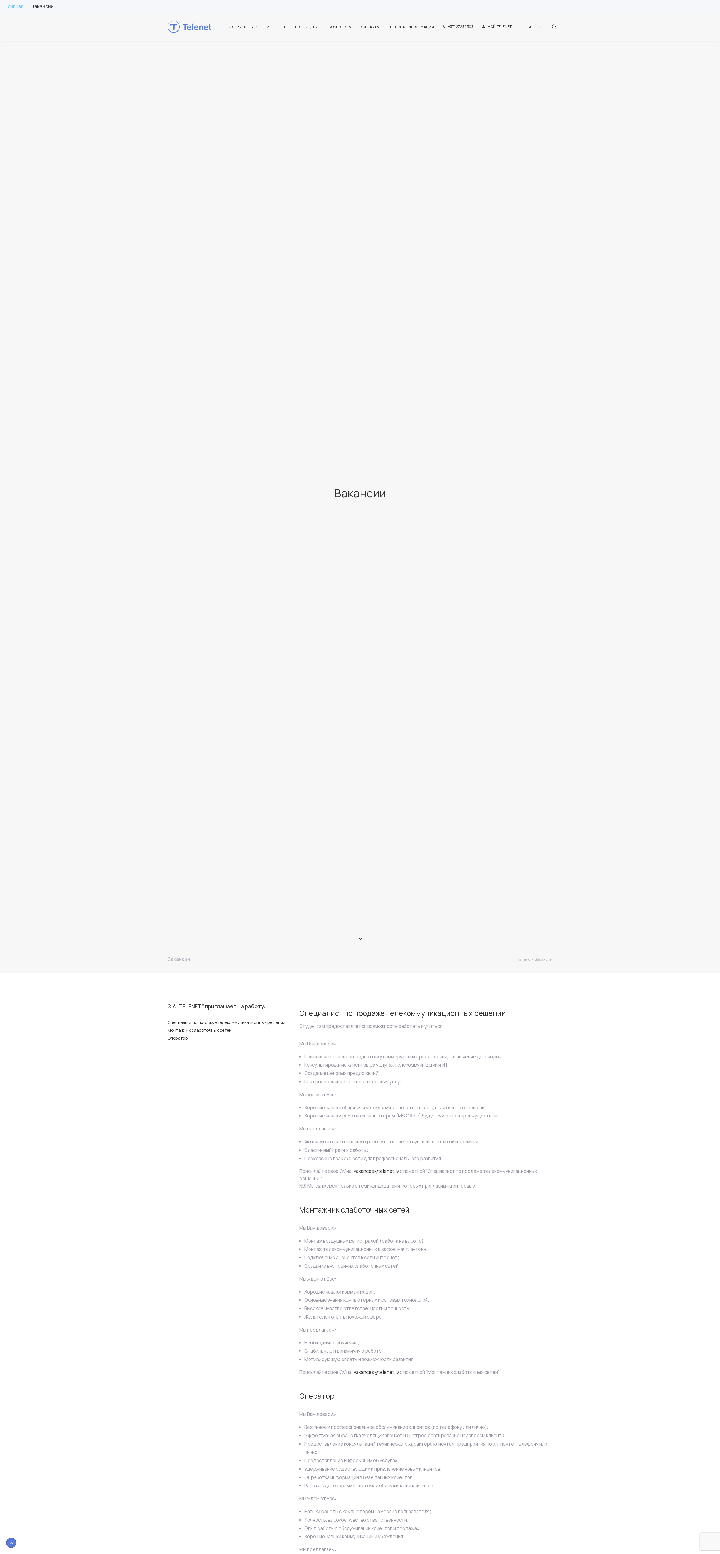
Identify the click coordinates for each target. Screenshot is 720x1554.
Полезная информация (411, 26)
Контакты (370, 26)
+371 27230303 (461, 26)
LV (539, 27)
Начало (523, 959)
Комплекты (340, 26)
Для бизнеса (241, 26)
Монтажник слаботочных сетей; (200, 1030)
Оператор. (178, 1038)
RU (530, 27)
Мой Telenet (499, 26)
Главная (14, 6)
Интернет (276, 26)
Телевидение (307, 26)
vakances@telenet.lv (376, 1171)
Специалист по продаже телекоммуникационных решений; (227, 1022)
